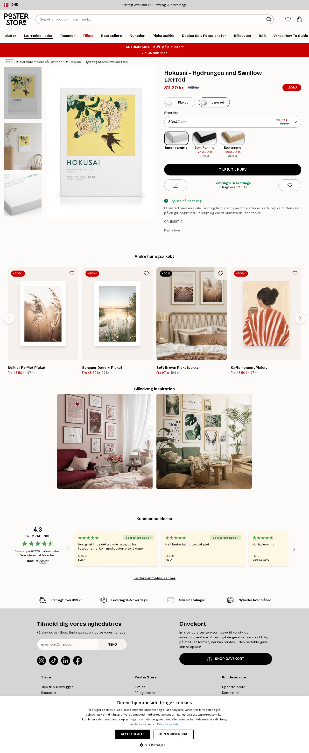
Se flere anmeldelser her (154, 578)
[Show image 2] (23, 146)
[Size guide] (175, 185)
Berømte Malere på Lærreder (42, 62)
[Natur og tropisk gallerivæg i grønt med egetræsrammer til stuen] (204, 441)
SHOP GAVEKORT (229, 659)
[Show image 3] (23, 200)
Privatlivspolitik (167, 724)
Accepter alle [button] (133, 734)
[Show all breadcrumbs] (9, 61)
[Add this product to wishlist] (289, 185)
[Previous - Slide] (160, 145)
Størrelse (171, 113)
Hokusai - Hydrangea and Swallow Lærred (98, 62)
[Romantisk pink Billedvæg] (105, 441)
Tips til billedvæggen (57, 687)
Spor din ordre (233, 687)
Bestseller (48, 692)
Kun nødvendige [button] (173, 734)
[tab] (288, 19)
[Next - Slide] (305, 145)
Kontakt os (230, 692)
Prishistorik (172, 230)
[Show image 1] (23, 93)
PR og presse (145, 692)
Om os (140, 687)
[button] (154, 745)
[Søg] (269, 19)
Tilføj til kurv (232, 169)
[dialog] (154, 724)
